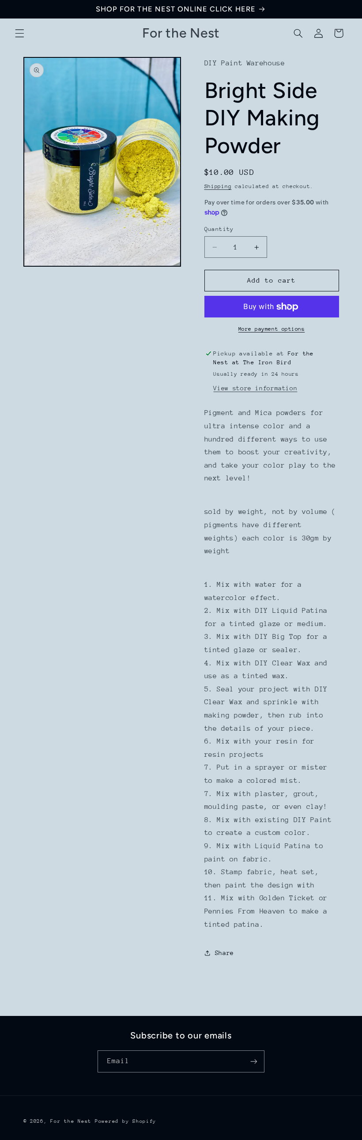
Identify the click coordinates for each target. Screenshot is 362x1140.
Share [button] (224, 952)
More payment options (271, 329)
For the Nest (70, 1121)
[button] (19, 33)
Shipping (218, 186)
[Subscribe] (254, 1061)
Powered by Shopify (125, 1121)
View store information (255, 388)
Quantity (219, 229)
